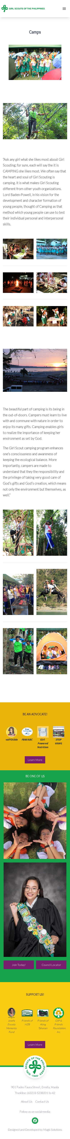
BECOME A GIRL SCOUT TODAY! (35, 820)
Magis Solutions (52, 1129)
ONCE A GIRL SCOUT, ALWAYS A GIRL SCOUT (35, 909)
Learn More (35, 759)
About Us (26, 1101)
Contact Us (42, 1101)
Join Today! (19, 964)
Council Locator (51, 964)
